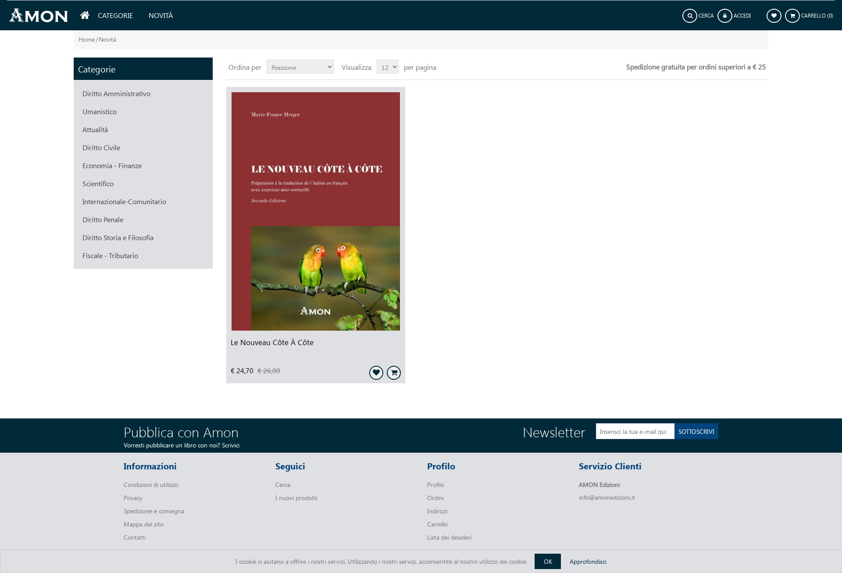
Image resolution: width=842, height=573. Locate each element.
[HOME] (85, 15)
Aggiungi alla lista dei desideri (376, 373)
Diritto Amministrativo (116, 93)
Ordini (435, 498)
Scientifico (98, 183)
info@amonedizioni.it (607, 497)
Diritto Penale (102, 219)
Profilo (435, 484)
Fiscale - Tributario (110, 255)
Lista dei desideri (449, 537)
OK (548, 561)
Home (86, 39)
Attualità (95, 129)
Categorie (115, 15)
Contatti (135, 537)
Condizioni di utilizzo (151, 484)
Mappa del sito (144, 524)
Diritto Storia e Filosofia (117, 237)
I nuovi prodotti (296, 498)
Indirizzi (437, 511)
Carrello (437, 524)
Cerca (282, 484)
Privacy (133, 498)
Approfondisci (588, 561)
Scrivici (230, 445)
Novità (161, 15)
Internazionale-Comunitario (124, 201)
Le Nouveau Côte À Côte (272, 342)
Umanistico (99, 111)
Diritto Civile (101, 147)
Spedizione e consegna (154, 511)
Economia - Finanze (112, 165)
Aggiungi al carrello (394, 373)
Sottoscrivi (696, 431)
